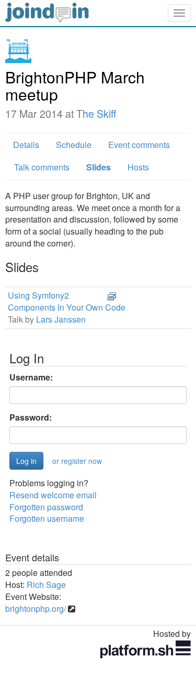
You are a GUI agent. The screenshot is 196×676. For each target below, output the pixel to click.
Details (26, 145)
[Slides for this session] (112, 295)
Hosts (138, 167)
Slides (98, 167)
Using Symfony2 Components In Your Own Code (66, 301)
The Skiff (96, 113)
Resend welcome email (53, 495)
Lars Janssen (61, 319)
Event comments (139, 145)
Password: (30, 417)
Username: (31, 377)
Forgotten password (46, 507)
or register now (77, 461)
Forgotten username (46, 518)
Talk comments (42, 167)
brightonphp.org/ (35, 608)
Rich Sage (46, 585)
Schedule (73, 145)
